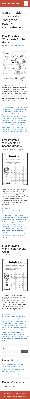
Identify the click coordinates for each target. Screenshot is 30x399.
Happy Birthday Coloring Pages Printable (14, 374)
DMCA (18, 393)
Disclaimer (23, 393)
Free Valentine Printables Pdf (10, 371)
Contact (15, 395)
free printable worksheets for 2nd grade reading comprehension (15, 336)
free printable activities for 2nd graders (15, 107)
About (8, 393)
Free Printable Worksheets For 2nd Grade (14, 248)
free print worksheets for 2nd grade (14, 211)
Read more (11, 100)
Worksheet (7, 105)
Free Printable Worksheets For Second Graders (12, 142)
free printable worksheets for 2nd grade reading (13, 226)
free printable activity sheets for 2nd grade (14, 109)
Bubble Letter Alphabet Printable (11, 366)
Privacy (13, 393)
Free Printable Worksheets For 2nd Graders (14, 39)
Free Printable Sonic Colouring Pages (13, 369)
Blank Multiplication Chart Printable (12, 364)
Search (4, 348)
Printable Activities (10, 4)
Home (4, 393)
